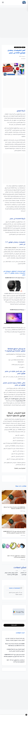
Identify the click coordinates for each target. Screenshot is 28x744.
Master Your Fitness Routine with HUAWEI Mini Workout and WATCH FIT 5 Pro (14, 644)
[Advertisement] (14, 23)
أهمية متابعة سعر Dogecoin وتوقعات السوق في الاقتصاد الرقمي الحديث (15, 650)
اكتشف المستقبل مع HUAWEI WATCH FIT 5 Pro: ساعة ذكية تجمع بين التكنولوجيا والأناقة (14, 655)
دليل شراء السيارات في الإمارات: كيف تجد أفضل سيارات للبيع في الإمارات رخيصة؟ (14, 639)
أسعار (23, 47)
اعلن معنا (14, 625)
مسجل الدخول (12, 592)
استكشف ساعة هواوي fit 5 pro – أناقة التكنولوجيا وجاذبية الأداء (15, 661)
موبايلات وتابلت (17, 47)
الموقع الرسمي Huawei (19, 468)
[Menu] (3, 2)
